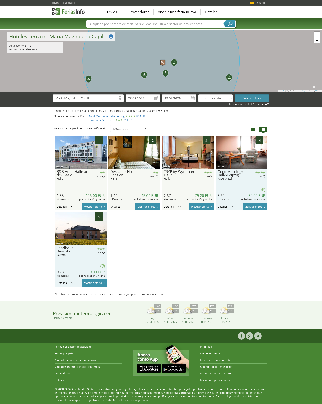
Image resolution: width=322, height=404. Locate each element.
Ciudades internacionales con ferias (77, 366)
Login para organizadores (216, 373)
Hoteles (211, 11)
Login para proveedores (215, 380)
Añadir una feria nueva (177, 11)
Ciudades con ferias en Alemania (75, 360)
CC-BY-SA (318, 91)
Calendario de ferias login (216, 366)
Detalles (62, 206)
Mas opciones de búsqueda (246, 104)
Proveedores (138, 11)
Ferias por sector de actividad (73, 346)
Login (55, 2)
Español (261, 2)
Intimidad (206, 346)
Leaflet (282, 91)
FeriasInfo (70, 11)
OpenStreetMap (300, 91)
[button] (161, 60)
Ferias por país (64, 353)
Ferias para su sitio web (215, 360)
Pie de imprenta (210, 353)
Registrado (68, 2)
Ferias (112, 11)
